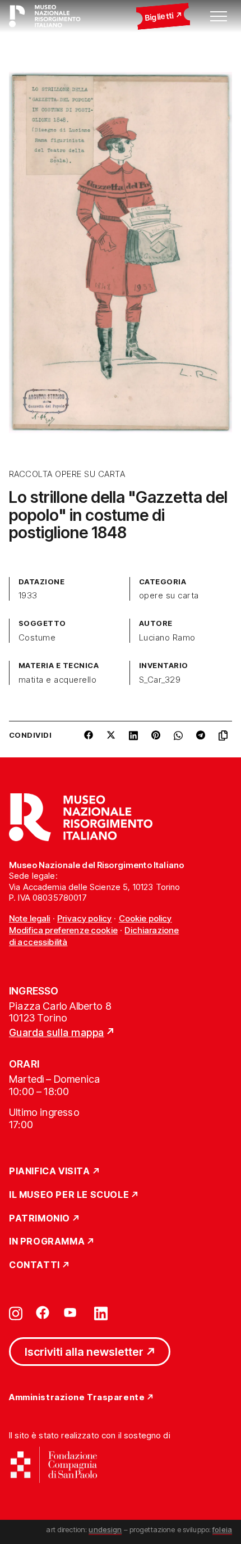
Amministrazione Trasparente (77, 1397)
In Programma (47, 1242)
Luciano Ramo (167, 638)
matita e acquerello (57, 680)
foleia (222, 1529)
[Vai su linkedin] (101, 1312)
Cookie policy (145, 918)
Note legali (29, 918)
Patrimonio (39, 1219)
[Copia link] (225, 739)
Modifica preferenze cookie (63, 930)
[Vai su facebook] (42, 1312)
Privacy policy (84, 918)
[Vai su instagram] (15, 1312)
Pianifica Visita (49, 1171)
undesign (105, 1529)
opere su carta (169, 596)
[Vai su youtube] (72, 1312)
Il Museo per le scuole (69, 1195)
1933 (28, 596)
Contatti (34, 1265)
